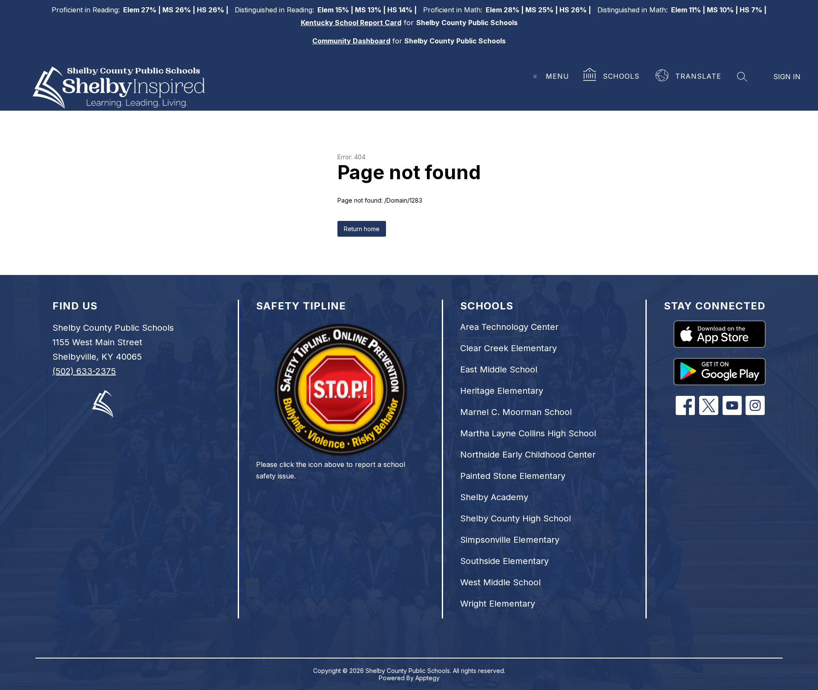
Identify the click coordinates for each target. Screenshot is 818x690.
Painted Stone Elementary (512, 476)
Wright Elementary (497, 603)
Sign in (787, 76)
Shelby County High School (515, 518)
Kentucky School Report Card (351, 22)
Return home (362, 228)
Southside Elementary (504, 561)
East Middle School (498, 369)
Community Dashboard (351, 41)
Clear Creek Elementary (508, 348)
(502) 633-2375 (84, 371)
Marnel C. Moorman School (516, 412)
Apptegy (427, 677)
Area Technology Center (509, 327)
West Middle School (500, 582)
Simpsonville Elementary (509, 540)
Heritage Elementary (501, 391)
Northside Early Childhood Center (528, 455)
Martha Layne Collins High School (528, 433)
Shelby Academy (494, 497)
